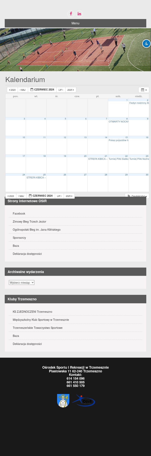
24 (24, 174)
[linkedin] (79, 13)
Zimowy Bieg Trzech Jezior (29, 221)
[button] (137, 196)
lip (60, 89)
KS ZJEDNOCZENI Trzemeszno (32, 311)
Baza (16, 246)
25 (44, 174)
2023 (13, 89)
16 (147, 137)
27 (85, 174)
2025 (70, 89)
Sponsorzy (19, 237)
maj (23, 89)
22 (126, 155)
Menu (75, 23)
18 (44, 155)
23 (147, 155)
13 (85, 137)
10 (24, 137)
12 (65, 137)
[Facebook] (70, 13)
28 (106, 174)
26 (65, 174)
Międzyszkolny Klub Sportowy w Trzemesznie (41, 320)
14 (106, 137)
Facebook (19, 213)
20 (85, 155)
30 (147, 174)
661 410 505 (76, 382)
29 (126, 174)
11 (44, 137)
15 (126, 137)
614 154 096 (76, 378)
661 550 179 (76, 385)
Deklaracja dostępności (27, 254)
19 (65, 155)
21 (106, 155)
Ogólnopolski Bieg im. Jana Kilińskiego (37, 229)
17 (24, 155)
